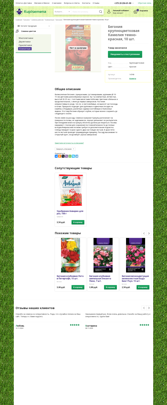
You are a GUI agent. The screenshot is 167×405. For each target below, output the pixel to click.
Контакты (86, 3)
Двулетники (24, 41)
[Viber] (66, 156)
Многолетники (26, 38)
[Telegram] (76, 156)
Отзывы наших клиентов (35, 308)
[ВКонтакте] (56, 156)
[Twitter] (63, 156)
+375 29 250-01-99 (122, 3)
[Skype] (73, 156)
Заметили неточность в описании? (69, 143)
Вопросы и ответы (72, 3)
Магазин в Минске (42, 3)
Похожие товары (68, 233)
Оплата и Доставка (24, 3)
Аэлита (132, 78)
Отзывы (96, 3)
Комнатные (24, 48)
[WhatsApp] (69, 156)
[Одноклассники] (59, 156)
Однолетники (25, 45)
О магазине (56, 3)
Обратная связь (144, 3)
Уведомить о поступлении (125, 54)
